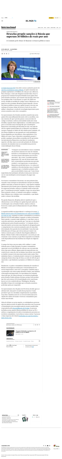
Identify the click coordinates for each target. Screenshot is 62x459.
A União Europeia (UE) (8, 88)
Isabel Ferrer (18, 334)
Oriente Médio (53, 27)
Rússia (32, 341)
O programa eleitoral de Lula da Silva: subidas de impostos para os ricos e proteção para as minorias (53, 110)
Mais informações (9, 346)
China (57, 27)
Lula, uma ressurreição (55, 106)
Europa (48, 27)
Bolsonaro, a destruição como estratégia (53, 103)
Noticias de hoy (3, 456)
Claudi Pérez (13, 49)
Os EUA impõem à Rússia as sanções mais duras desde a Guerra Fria (5, 161)
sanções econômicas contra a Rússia (12, 90)
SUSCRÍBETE (51, 17)
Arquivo (24, 415)
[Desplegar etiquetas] (39, 341)
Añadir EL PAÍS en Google (35, 53)
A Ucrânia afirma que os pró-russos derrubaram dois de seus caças (5, 167)
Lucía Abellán (5, 49)
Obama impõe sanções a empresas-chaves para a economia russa (5, 154)
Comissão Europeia (26, 341)
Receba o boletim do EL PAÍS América (15, 324)
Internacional (8, 27)
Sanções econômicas (10, 341)
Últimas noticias (51, 100)
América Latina (40, 27)
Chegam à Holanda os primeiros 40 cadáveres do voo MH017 (26, 332)
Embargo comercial (18, 341)
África (45, 27)
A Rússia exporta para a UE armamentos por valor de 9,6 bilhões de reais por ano (20, 213)
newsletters (5, 415)
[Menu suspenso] (2, 21)
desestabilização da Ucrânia (21, 308)
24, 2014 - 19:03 (8, 50)
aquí (33, 346)
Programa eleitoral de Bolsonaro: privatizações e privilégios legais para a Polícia (53, 116)
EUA (59, 27)
